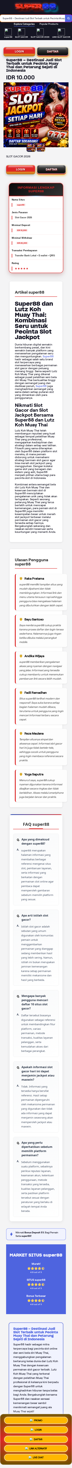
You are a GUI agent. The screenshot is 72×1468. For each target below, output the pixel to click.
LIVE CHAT (38, 1457)
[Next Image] (66, 115)
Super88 (48, 356)
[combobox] (32, 18)
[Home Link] (36, 7)
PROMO (38, 1419)
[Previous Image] (6, 115)
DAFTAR (52, 51)
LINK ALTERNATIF (38, 1447)
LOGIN (19, 51)
